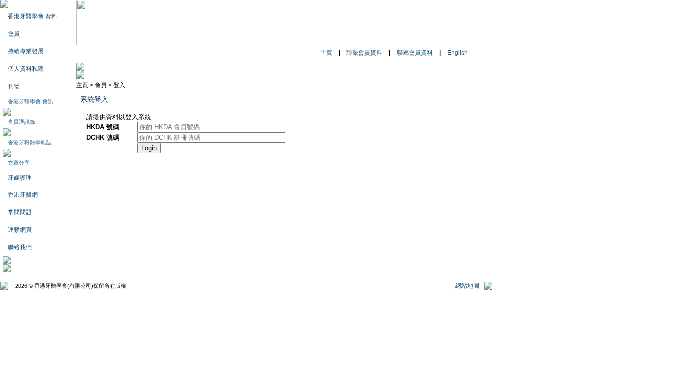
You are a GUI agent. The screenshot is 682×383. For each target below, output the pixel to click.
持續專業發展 (26, 51)
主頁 (326, 52)
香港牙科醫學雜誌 (30, 142)
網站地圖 (467, 285)
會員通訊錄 (21, 122)
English (457, 52)
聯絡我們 (20, 247)
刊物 (14, 86)
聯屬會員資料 (415, 52)
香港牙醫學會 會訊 (30, 101)
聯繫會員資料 (364, 52)
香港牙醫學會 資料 (32, 16)
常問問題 (20, 212)
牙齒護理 (20, 177)
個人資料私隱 (26, 68)
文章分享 (19, 163)
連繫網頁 (20, 229)
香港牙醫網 (23, 195)
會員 (14, 33)
